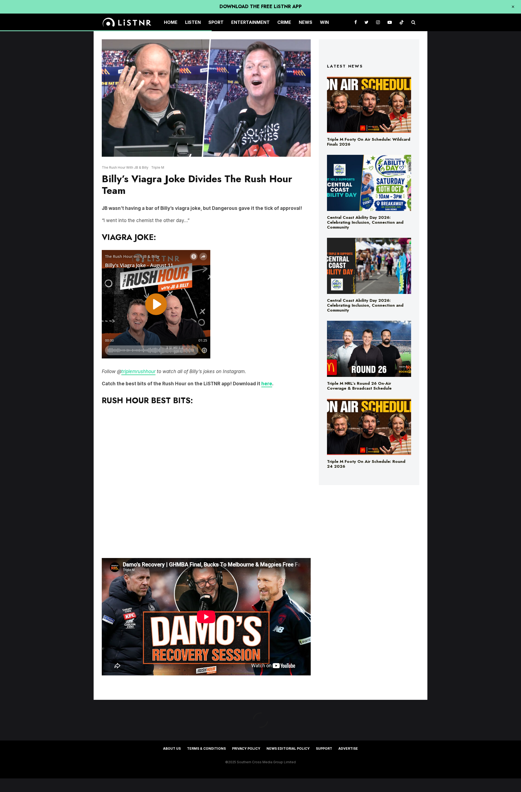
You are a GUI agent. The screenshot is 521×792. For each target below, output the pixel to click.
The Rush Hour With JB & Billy (125, 167)
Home (170, 22)
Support (324, 748)
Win (324, 22)
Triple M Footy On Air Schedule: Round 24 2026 (366, 464)
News (305, 22)
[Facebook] (356, 22)
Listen (193, 22)
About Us (172, 748)
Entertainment (250, 22)
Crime (284, 22)
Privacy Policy (246, 748)
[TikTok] (402, 22)
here (266, 383)
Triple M (157, 167)
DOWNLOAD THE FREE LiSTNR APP (261, 6)
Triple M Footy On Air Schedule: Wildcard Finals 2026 (368, 142)
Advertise (348, 748)
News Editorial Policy (288, 748)
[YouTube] (390, 22)
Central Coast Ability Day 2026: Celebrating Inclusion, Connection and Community (365, 222)
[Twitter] (366, 22)
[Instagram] (378, 22)
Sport (216, 22)
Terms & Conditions (206, 748)
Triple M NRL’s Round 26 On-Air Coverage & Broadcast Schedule (359, 386)
